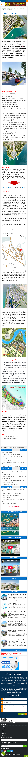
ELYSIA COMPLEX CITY (7, 497)
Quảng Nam (17, 447)
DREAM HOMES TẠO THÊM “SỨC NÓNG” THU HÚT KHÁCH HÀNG (16, 640)
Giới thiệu (3, 726)
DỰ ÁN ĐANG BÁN (11, 447)
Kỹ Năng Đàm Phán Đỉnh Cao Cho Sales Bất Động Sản (11, 653)
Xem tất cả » (23, 450)
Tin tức (3, 730)
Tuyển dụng (4, 733)
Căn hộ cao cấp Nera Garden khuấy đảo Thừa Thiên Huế (13, 457)
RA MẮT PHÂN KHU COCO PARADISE (10, 484)
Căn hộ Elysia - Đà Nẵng (7, 452)
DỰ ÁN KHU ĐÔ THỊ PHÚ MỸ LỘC (15, 621)
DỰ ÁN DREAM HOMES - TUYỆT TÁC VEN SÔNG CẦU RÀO (17, 595)
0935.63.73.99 (7, 1)
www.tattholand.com (16, 692)
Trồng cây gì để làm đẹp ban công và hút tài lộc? (17, 612)
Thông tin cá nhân (12, 603)
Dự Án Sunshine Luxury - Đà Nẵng (9, 503)
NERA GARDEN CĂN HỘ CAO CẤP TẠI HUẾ (11, 454)
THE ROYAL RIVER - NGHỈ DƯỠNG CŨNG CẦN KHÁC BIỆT (14, 480)
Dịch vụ (3, 728)
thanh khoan (21, 447)
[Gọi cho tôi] (3, 754)
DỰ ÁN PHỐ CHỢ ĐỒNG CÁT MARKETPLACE (11, 466)
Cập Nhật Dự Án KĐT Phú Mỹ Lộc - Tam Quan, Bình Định (12, 652)
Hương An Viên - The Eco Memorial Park (10, 495)
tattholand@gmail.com (22, 688)
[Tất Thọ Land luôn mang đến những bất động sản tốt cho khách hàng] (15, 4)
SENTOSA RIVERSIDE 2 (7, 474)
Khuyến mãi (4, 731)
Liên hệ (3, 735)
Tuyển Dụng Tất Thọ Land (6, 654)
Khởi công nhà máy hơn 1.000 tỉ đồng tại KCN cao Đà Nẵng (16, 631)
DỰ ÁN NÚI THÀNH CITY (9, 13)
